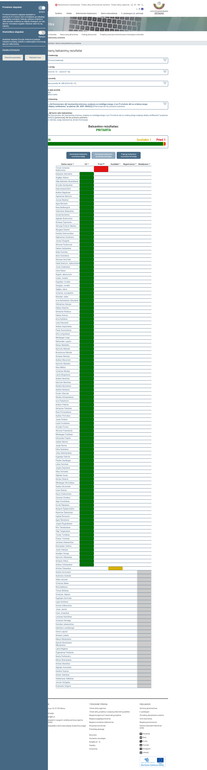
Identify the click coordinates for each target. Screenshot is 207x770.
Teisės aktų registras (120, 5)
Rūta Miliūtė (61, 367)
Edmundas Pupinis (63, 438)
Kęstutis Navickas (63, 382)
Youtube (146, 745)
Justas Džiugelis (62, 241)
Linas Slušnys (61, 490)
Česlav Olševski (62, 393)
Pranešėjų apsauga (96, 729)
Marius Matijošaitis (63, 639)
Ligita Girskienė (62, 602)
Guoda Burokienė (63, 215)
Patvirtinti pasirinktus (13, 57)
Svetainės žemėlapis (97, 738)
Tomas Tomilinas (63, 535)
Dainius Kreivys (62, 315)
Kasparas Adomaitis (64, 174)
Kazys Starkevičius (63, 494)
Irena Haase (61, 271)
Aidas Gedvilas (62, 252)
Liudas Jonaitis (62, 278)
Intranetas (93, 749)
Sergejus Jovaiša (63, 285)
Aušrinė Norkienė (63, 390)
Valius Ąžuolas (62, 579)
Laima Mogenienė (63, 375)
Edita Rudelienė (62, 449)
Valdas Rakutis (62, 442)
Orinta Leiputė (62, 632)
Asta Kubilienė (62, 319)
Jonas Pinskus (62, 419)
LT (135, 5)
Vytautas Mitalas (63, 371)
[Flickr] (141, 737)
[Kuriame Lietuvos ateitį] (153, 766)
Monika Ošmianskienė (65, 397)
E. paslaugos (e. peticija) (132, 13)
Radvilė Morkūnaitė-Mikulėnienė (64, 644)
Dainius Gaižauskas (63, 248)
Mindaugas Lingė (63, 337)
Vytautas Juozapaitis (64, 293)
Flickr (145, 737)
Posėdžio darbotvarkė (48, 94)
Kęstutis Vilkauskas (64, 557)
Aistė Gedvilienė (62, 256)
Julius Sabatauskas (64, 453)
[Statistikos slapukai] (42, 33)
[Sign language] (139, 9)
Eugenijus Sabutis (63, 457)
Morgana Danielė (63, 230)
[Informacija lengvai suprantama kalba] (142, 9)
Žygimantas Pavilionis (65, 652)
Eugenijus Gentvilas (64, 598)
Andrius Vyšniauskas (64, 565)
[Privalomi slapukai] (42, 8)
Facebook (146, 734)
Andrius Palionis (62, 404)
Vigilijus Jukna (61, 289)
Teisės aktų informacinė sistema (95, 5)
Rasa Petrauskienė (63, 412)
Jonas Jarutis (61, 609)
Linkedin (146, 752)
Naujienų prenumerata (148, 722)
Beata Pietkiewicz (63, 656)
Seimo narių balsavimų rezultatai (52, 38)
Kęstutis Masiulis (63, 349)
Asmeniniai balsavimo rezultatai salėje (78, 155)
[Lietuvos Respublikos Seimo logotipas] (159, 7)
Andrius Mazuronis (63, 360)
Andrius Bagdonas (63, 192)
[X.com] (141, 741)
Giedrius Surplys (62, 671)
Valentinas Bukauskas (65, 211)
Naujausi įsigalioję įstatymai (100, 719)
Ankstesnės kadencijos (86, 13)
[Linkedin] (141, 752)
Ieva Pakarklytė (62, 401)
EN (139, 5)
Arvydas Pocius (62, 427)
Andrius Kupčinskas (64, 326)
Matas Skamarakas (64, 660)
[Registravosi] (135, 164)
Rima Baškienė (62, 587)
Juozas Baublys (62, 200)
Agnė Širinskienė (62, 520)
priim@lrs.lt (50, 717)
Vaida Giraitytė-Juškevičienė (67, 263)
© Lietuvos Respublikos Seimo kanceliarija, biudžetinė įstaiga (62, 726)
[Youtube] (141, 745)
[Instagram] (141, 749)
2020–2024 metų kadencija (51, 60)
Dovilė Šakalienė (62, 505)
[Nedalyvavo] (149, 164)
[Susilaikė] (119, 164)
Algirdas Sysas (62, 475)
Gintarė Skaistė (62, 479)
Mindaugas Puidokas (64, 434)
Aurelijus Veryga (62, 553)
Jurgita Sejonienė (63, 468)
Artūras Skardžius (63, 664)
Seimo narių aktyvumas (69, 35)
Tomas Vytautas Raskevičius (62, 169)
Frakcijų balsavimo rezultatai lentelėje (129, 155)
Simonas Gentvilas (63, 259)
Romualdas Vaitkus (64, 546)
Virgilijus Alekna (62, 177)
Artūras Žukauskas (63, 568)
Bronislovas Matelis (64, 352)
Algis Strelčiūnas (63, 501)
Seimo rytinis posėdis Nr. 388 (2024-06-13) (58, 83)
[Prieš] (103, 164)
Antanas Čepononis (64, 222)
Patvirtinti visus (35, 57)
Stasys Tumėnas (63, 538)
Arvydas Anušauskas (64, 185)
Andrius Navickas (63, 378)
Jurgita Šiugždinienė (64, 524)
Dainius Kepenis (62, 308)
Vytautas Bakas (62, 583)
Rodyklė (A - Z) (94, 742)
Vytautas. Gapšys (63, 594)
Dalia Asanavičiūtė (63, 189)
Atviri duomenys (146, 719)
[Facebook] (141, 734)
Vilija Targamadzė (63, 531)
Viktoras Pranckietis (64, 431)
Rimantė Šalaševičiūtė (65, 509)
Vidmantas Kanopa (63, 304)
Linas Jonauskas (62, 613)
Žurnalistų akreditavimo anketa (152, 715)
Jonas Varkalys (62, 550)
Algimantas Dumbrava (65, 237)
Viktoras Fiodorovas (64, 244)
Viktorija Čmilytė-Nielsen (66, 226)
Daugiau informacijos (11, 50)
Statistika (50, 43)
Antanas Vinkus (62, 561)
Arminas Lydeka (62, 635)
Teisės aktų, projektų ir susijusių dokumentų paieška (109, 712)
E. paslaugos (144, 712)
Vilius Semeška (62, 471)
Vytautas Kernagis (63, 620)
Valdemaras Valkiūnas (65, 678)
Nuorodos (93, 735)
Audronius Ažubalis (63, 576)
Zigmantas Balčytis (64, 196)
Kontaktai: (44, 704)
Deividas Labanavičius (65, 624)
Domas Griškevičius (64, 605)
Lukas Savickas (62, 464)
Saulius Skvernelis (63, 486)
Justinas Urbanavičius (65, 542)
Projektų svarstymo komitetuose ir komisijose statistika (122, 35)
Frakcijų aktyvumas (89, 35)
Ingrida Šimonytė (63, 516)
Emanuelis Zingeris (63, 686)
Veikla (69, 13)
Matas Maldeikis (62, 345)
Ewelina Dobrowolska (64, 233)
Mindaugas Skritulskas (65, 483)
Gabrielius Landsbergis (65, 628)
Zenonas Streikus (63, 498)
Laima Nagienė (62, 649)
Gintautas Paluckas (64, 408)
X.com (145, 741)
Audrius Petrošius (63, 416)
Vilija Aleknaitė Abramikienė (67, 181)
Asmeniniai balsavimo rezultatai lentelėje (103, 155)
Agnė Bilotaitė (62, 204)
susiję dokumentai (64, 120)
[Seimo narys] (73, 164)
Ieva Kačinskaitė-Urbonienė (67, 300)
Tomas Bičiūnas (62, 591)
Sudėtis (58, 13)
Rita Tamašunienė (63, 527)
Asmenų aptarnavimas (148, 708)
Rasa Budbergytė (63, 207)
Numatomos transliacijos (69, 5)
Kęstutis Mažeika (63, 364)
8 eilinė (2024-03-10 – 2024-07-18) (55, 72)
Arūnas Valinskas (62, 675)
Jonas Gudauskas (63, 267)
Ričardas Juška (62, 297)
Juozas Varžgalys (63, 682)
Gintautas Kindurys (63, 311)
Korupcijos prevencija (97, 726)
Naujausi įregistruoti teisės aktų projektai (105, 715)
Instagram (147, 749)
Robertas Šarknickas (64, 512)
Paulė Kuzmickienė (63, 330)
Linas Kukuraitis (62, 323)
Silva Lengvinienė (63, 334)
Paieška (92, 745)
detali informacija (80, 120)
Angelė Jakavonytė (64, 274)
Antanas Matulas (63, 356)
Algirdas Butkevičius (64, 218)
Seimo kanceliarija (109, 13)
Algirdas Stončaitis (63, 667)
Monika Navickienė (63, 386)
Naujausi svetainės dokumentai (101, 722)
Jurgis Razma (61, 445)
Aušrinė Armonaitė (63, 572)
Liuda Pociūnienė (63, 423)
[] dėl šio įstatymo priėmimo (93, 105)
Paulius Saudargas (63, 460)
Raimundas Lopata (63, 341)
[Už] (88, 164)
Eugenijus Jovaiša (63, 282)
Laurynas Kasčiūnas (64, 617)
